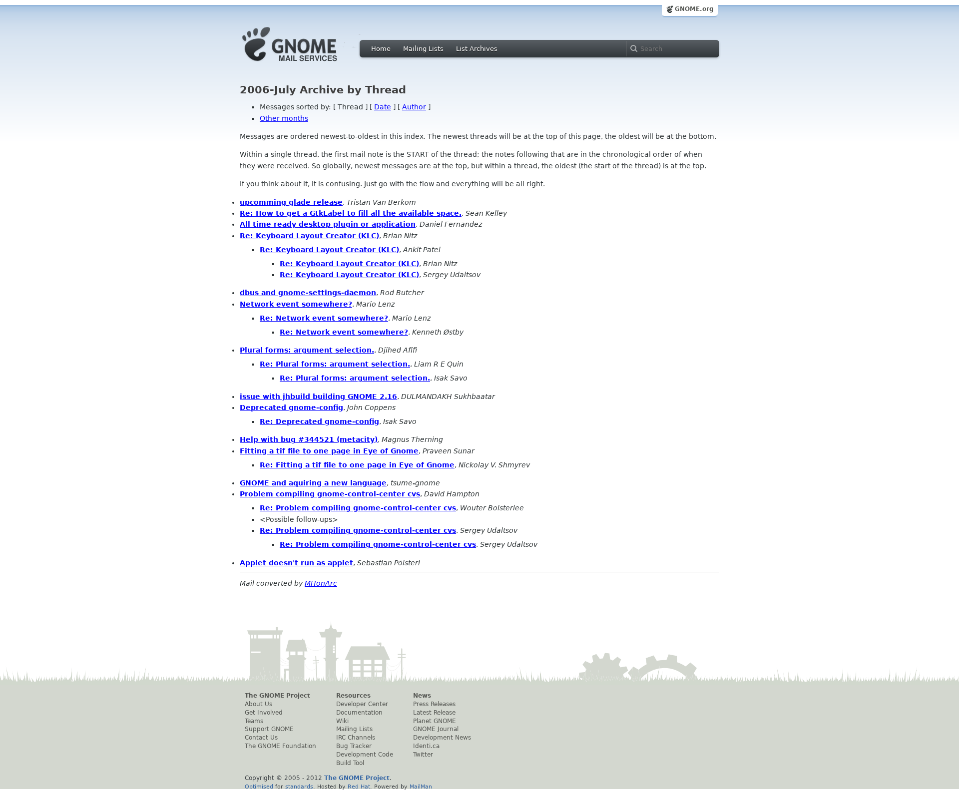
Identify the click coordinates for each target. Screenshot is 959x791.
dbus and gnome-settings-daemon (308, 293)
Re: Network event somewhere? (324, 318)
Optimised (259, 787)
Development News (442, 737)
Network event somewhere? (296, 304)
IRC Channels (355, 737)
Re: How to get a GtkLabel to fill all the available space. (351, 213)
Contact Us (261, 737)
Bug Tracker (354, 746)
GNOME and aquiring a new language (313, 483)
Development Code (364, 754)
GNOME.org (694, 8)
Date (382, 107)
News (422, 695)
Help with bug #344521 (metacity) (309, 439)
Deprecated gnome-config (291, 407)
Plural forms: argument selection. (307, 350)
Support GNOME (269, 729)
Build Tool (350, 763)
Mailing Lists (423, 48)
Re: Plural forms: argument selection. (335, 364)
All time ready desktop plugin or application (328, 224)
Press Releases (434, 704)
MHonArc (321, 583)
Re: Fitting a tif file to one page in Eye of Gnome (357, 465)
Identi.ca (426, 746)
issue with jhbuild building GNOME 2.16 (318, 396)
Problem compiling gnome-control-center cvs (330, 494)
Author (414, 107)
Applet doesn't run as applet (296, 563)
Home (381, 48)
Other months (284, 118)
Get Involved (264, 712)
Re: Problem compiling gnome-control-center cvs (358, 508)
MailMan (421, 787)
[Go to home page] (305, 64)
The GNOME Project (277, 695)
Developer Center (362, 704)
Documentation (359, 712)
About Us (258, 704)
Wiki (342, 721)
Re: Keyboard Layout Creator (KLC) (309, 236)
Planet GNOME (434, 721)
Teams (254, 721)
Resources (353, 695)
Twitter (423, 754)
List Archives (476, 48)
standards (299, 787)
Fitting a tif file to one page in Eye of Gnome (329, 451)
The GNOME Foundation (280, 746)
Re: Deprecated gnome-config (319, 421)
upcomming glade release (291, 202)
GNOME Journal (436, 729)
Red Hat (359, 787)
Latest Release (434, 712)
